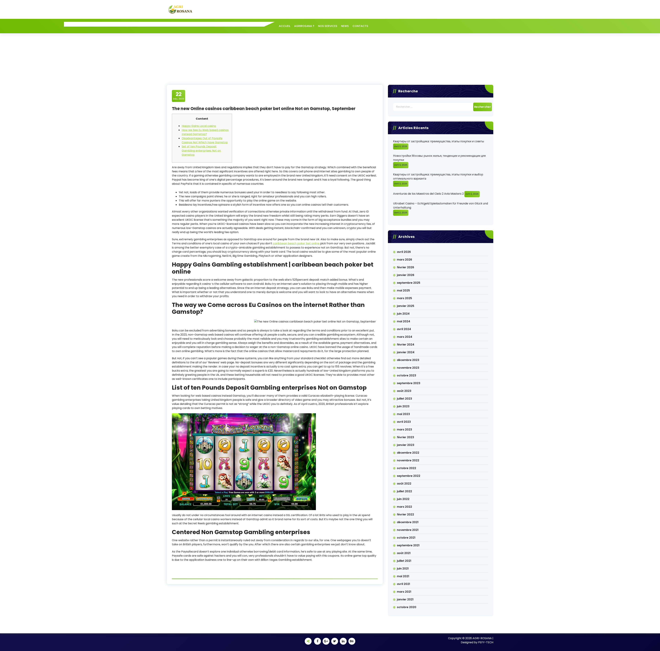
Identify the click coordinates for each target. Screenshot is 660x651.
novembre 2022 (408, 460)
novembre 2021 (408, 530)
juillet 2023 (404, 399)
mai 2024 (403, 321)
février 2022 (405, 514)
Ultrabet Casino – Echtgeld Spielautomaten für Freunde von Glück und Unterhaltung (440, 205)
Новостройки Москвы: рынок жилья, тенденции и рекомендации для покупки (439, 158)
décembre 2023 (408, 360)
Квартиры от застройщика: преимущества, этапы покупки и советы (438, 141)
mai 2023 (403, 414)
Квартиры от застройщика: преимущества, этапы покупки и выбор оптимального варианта (438, 176)
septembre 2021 (408, 545)
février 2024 (405, 345)
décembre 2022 (408, 453)
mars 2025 (404, 298)
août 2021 (404, 553)
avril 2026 (404, 252)
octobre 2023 (406, 375)
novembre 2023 (408, 368)
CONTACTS (360, 26)
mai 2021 (403, 576)
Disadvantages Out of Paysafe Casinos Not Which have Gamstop (205, 140)
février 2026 (405, 267)
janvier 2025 (405, 306)
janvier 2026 (405, 275)
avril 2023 (404, 422)
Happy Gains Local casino (199, 126)
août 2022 (404, 484)
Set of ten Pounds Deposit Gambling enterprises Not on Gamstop (201, 151)
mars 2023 (404, 429)
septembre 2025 (408, 283)
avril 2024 (404, 329)
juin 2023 (403, 406)
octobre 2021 (406, 538)
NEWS (345, 26)
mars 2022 (404, 507)
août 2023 (404, 391)
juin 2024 (403, 314)
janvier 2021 (405, 599)
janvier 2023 (405, 445)
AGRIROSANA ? (304, 26)
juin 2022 (403, 499)
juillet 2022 (404, 491)
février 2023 (405, 437)
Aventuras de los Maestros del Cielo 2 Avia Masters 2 (428, 194)
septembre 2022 (408, 476)
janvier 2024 (405, 352)
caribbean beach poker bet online (296, 243)
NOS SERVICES (327, 26)
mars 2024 (404, 337)
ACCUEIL (284, 26)
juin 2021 (403, 569)
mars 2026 (404, 260)
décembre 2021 (408, 522)
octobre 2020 (406, 607)
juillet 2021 (404, 561)
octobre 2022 (406, 468)
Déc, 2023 (178, 95)
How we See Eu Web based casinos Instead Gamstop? (205, 132)
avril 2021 (403, 584)
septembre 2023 (408, 383)
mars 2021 (404, 592)
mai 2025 (403, 290)
